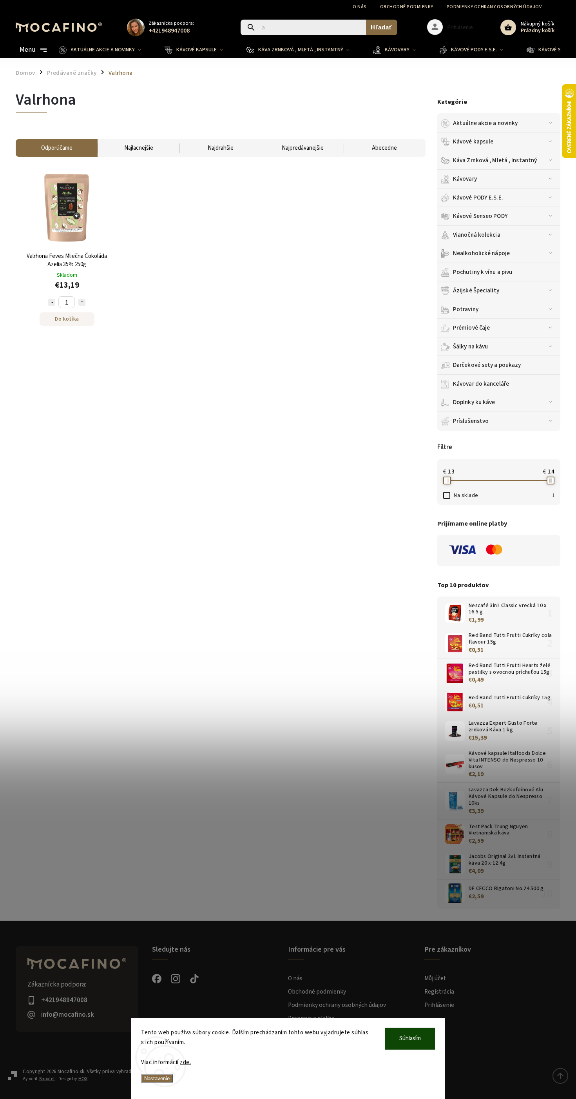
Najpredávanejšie (303, 148)
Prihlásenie (439, 1005)
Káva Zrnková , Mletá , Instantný (495, 160)
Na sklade (504, 495)
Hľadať (381, 27)
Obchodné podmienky (406, 7)
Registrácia (439, 991)
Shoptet (47, 1078)
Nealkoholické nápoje (481, 253)
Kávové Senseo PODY (480, 216)
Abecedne (384, 148)
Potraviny (465, 309)
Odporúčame (56, 148)
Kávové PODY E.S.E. (478, 197)
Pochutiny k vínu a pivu (482, 272)
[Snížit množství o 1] (51, 302)
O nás (360, 7)
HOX (82, 1078)
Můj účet (435, 978)
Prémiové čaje (471, 327)
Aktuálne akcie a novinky (485, 123)
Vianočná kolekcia (476, 234)
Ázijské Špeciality (476, 290)
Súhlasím (410, 1038)
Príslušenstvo (471, 421)
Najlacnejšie (138, 148)
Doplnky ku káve (474, 402)
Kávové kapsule (473, 141)
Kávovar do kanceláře (481, 383)
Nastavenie (157, 1078)
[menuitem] (106, 50)
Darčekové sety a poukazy (487, 365)
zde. (185, 1062)
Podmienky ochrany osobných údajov (494, 7)
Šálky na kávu (470, 346)
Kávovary (465, 178)
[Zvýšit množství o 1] (81, 302)
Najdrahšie (221, 148)
